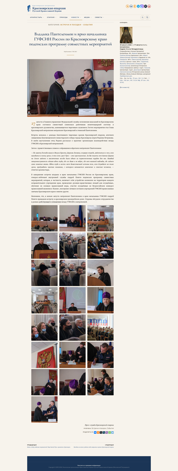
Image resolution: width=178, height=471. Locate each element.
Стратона (144, 62)
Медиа (87, 17)
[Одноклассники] (98, 432)
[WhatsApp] (109, 432)
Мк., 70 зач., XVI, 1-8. (137, 78)
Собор (122, 68)
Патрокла (123, 59)
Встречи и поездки (70, 25)
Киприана (139, 64)
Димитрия (137, 70)
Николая (147, 68)
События (88, 25)
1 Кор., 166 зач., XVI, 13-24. (134, 79)
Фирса (145, 55)
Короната (134, 57)
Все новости (124, 87)
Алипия (122, 66)
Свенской (123, 72)
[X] (101, 432)
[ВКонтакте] (95, 432)
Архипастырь (36, 17)
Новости (75, 17)
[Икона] (126, 43)
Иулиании (145, 59)
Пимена (122, 55)
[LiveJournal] (104, 432)
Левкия (122, 57)
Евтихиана (130, 64)
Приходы (64, 17)
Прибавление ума (126, 76)
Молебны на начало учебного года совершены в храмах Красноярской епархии (94, 446)
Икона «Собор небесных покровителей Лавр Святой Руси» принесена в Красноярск (48, 446)
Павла (134, 59)
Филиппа (123, 64)
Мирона (134, 53)
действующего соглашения (50, 202)
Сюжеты (98, 17)
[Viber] (106, 432)
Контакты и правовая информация (89, 465)
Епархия (50, 17)
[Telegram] (112, 432)
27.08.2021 (74, 51)
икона (128, 55)
